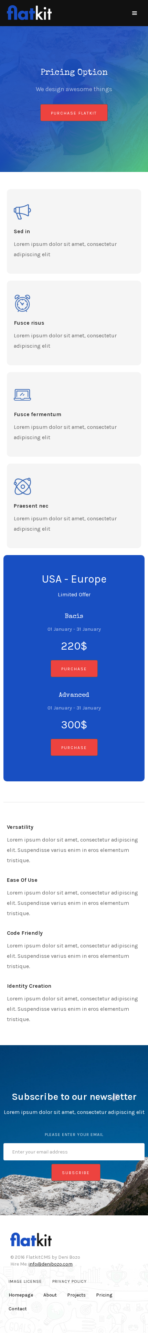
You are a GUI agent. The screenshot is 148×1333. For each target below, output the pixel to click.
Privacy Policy (69, 1281)
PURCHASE (74, 668)
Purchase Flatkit (74, 113)
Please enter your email (74, 1134)
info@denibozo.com (51, 1264)
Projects (76, 1295)
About (50, 1295)
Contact (18, 1309)
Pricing (104, 1295)
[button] (135, 13)
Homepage (21, 1295)
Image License (25, 1281)
